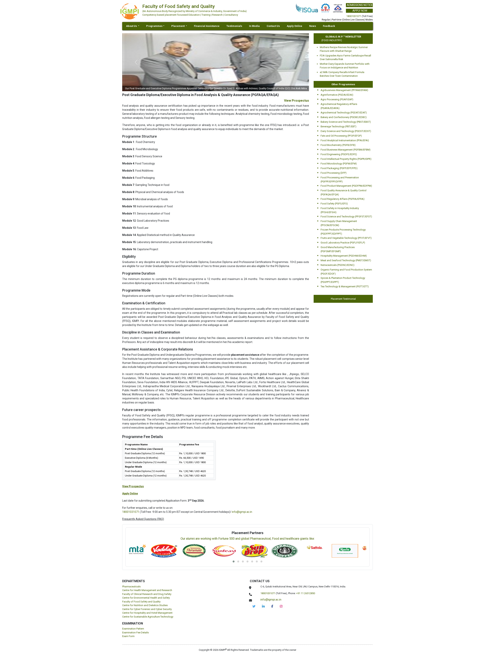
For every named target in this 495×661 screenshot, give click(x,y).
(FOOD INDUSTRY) (323, 40)
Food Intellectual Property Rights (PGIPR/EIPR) (346, 158)
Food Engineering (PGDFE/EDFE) (339, 154)
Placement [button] (178, 26)
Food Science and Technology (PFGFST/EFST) (346, 216)
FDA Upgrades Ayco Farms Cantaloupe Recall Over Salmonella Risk (345, 57)
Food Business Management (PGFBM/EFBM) (345, 149)
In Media (254, 26)
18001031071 (353, 16)
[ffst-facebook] (272, 606)
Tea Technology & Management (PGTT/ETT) (345, 286)
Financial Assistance (206, 26)
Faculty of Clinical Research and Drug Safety (146, 594)
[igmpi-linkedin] (263, 606)
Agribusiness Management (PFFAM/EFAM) (344, 90)
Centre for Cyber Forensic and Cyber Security (147, 609)
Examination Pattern (133, 628)
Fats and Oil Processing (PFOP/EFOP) (341, 135)
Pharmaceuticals (131, 586)
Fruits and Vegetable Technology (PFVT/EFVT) (346, 237)
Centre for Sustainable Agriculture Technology (147, 616)
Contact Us (273, 26)
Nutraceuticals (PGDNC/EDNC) (337, 265)
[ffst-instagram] (281, 606)
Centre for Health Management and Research (147, 590)
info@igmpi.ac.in (242, 511)
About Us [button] (131, 26)
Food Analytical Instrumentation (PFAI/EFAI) (345, 140)
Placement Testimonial (343, 298)
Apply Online (294, 26)
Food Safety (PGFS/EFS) (334, 203)
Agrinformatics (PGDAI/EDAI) (337, 94)
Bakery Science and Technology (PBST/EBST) (346, 121)
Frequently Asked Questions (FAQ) (143, 519)
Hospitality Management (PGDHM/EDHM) (344, 255)
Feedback (329, 26)
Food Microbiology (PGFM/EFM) (339, 163)
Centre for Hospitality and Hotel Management (147, 612)
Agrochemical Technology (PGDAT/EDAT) (344, 112)
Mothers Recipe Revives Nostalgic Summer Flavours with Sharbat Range (344, 49)
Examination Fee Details (135, 632)
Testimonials (234, 26)
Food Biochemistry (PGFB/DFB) (338, 145)
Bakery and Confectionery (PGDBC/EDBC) (344, 117)
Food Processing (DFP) (333, 172)
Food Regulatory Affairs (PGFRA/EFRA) (342, 198)
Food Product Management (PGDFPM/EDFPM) (346, 185)
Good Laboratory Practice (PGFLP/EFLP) (343, 242)
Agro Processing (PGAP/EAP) (337, 99)
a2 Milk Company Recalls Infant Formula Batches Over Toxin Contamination (342, 74)
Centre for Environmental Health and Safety (146, 597)
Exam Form (128, 636)
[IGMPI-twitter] (254, 606)
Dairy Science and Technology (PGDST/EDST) (346, 131)
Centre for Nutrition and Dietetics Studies (145, 605)
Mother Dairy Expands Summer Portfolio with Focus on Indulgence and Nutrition (345, 65)
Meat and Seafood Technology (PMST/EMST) (346, 260)
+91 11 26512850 (305, 593)
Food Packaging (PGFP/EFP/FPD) (339, 168)
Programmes (154, 26)
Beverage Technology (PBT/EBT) (338, 126)
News (312, 26)
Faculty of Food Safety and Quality (141, 601)
